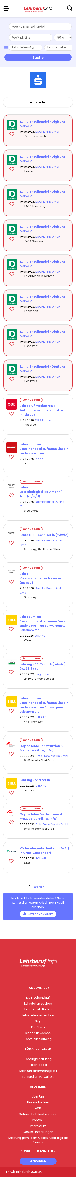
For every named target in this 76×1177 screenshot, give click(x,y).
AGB (38, 1108)
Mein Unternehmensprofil (38, 1071)
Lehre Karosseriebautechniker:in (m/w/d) (40, 578)
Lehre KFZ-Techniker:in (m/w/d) (44, 535)
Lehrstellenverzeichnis (38, 1015)
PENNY (39, 459)
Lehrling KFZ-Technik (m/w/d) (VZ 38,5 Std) (43, 666)
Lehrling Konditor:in (35, 780)
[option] (38, 80)
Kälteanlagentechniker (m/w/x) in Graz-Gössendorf (44, 850)
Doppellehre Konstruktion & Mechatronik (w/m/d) (41, 748)
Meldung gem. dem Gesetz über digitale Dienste (38, 1140)
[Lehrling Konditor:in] (11, 783)
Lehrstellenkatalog (38, 1039)
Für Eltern (38, 1027)
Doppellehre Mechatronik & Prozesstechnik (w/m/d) (41, 816)
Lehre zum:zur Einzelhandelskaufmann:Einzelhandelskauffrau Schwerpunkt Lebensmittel (44, 623)
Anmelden (38, 1161)
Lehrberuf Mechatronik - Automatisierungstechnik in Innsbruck (41, 410)
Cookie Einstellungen (38, 1132)
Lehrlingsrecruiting (38, 1059)
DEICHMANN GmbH (47, 131)
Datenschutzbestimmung (38, 1114)
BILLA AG (40, 635)
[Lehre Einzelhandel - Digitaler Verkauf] (12, 125)
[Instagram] (35, 975)
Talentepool (38, 1065)
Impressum (38, 1126)
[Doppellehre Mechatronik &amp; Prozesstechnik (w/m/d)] (11, 813)
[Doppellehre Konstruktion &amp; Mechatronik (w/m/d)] (11, 744)
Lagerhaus (43, 674)
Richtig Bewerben (38, 1033)
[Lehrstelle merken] (12, 134)
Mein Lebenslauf (38, 998)
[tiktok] (48, 975)
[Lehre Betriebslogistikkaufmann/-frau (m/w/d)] (11, 486)
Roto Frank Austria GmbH (52, 756)
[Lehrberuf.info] (38, 9)
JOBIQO (37, 1172)
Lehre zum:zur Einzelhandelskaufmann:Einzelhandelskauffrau (44, 448)
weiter (39, 887)
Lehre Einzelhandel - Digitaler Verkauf (42, 124)
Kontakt (38, 1120)
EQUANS (41, 858)
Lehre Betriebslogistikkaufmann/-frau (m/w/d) (42, 491)
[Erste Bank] (38, 80)
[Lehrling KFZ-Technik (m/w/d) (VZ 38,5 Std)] (11, 663)
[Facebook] (28, 975)
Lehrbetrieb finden (38, 1009)
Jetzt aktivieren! (40, 914)
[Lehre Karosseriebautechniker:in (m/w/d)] (11, 572)
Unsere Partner (38, 1102)
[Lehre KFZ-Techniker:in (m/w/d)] (11, 533)
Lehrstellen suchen (38, 1003)
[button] (6, 47)
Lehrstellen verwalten (38, 1077)
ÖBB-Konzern (44, 420)
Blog (38, 1021)
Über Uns (38, 1096)
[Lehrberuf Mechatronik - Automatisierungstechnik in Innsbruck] (11, 404)
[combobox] (40, 26)
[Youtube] (42, 975)
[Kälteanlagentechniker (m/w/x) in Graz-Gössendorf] (11, 851)
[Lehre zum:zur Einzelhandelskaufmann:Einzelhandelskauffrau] (11, 447)
